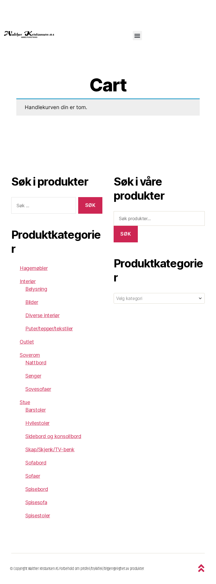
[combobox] (159, 298)
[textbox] (159, 298)
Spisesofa (36, 502)
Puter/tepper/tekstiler (49, 329)
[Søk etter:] (42, 206)
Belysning (36, 289)
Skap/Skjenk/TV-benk (50, 449)
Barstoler (35, 410)
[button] (137, 35)
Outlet (27, 342)
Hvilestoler (37, 423)
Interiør (28, 281)
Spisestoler (37, 515)
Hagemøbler (34, 268)
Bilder (31, 302)
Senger (33, 376)
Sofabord (35, 463)
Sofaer (32, 476)
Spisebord (36, 489)
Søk (125, 234)
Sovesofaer (38, 389)
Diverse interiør (42, 315)
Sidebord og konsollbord (53, 436)
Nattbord (35, 363)
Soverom (30, 355)
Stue (25, 402)
